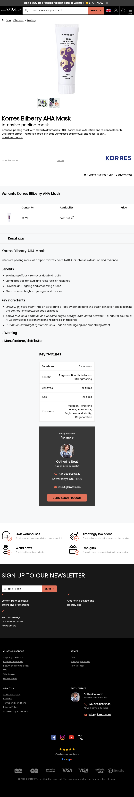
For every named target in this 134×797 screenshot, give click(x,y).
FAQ (73, 657)
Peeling (31, 20)
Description (16, 238)
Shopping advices (80, 661)
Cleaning (18, 20)
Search (95, 10)
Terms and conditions (14, 702)
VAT (5, 670)
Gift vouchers (10, 678)
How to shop (77, 665)
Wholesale (9, 674)
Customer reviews (67, 754)
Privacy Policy (10, 707)
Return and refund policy (16, 665)
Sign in (49, 588)
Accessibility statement (15, 711)
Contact (7, 698)
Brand (92, 174)
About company (11, 694)
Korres (60, 160)
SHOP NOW (96, 3)
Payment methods (13, 661)
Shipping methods (13, 657)
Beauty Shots (124, 174)
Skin (8, 20)
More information (12, 137)
